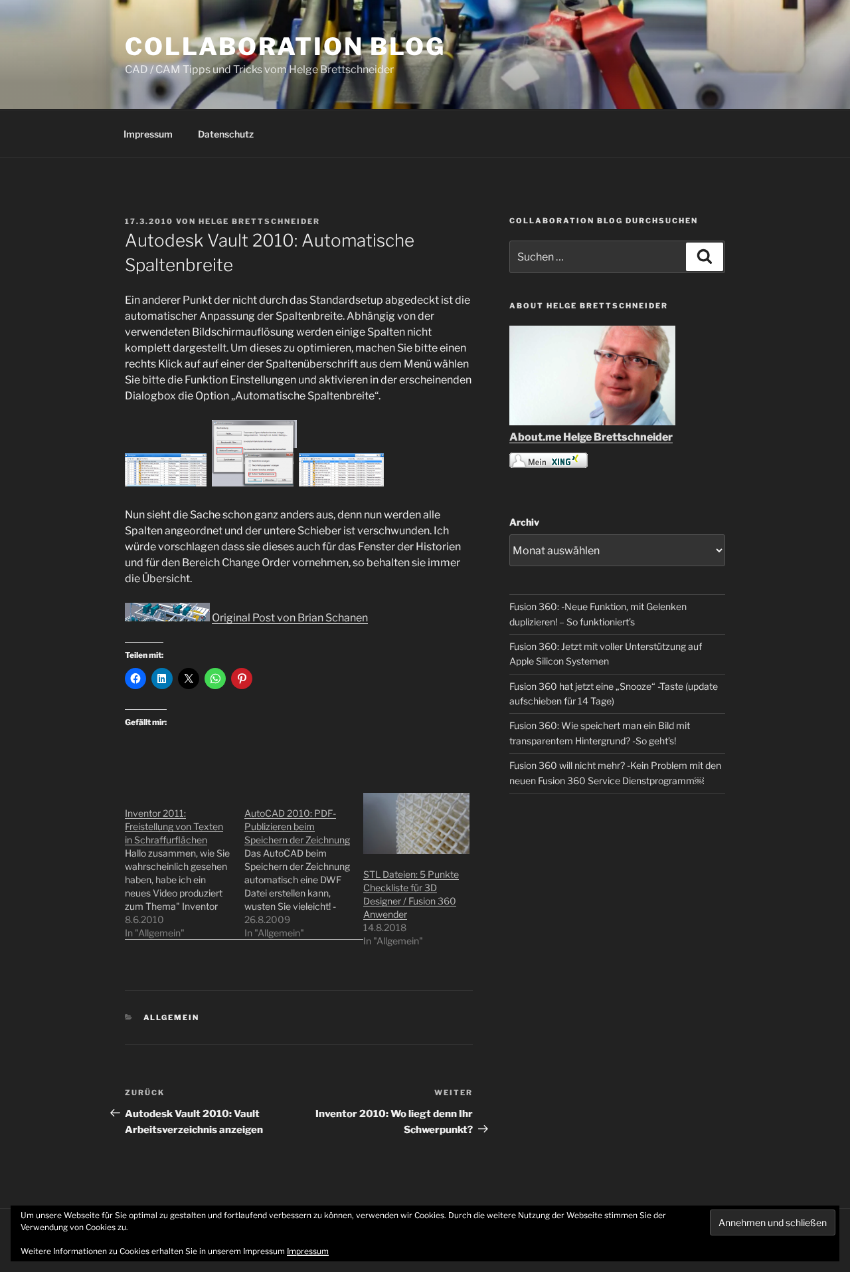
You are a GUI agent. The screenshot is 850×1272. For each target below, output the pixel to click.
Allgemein (171, 1017)
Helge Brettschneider (259, 221)
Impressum (148, 134)
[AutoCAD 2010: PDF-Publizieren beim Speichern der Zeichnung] (304, 866)
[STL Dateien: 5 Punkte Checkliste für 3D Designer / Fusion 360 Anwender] (416, 823)
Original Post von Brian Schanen (290, 617)
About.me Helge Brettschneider (591, 437)
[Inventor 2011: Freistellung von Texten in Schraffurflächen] (184, 866)
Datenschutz (226, 134)
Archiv (524, 522)
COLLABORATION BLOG (285, 46)
